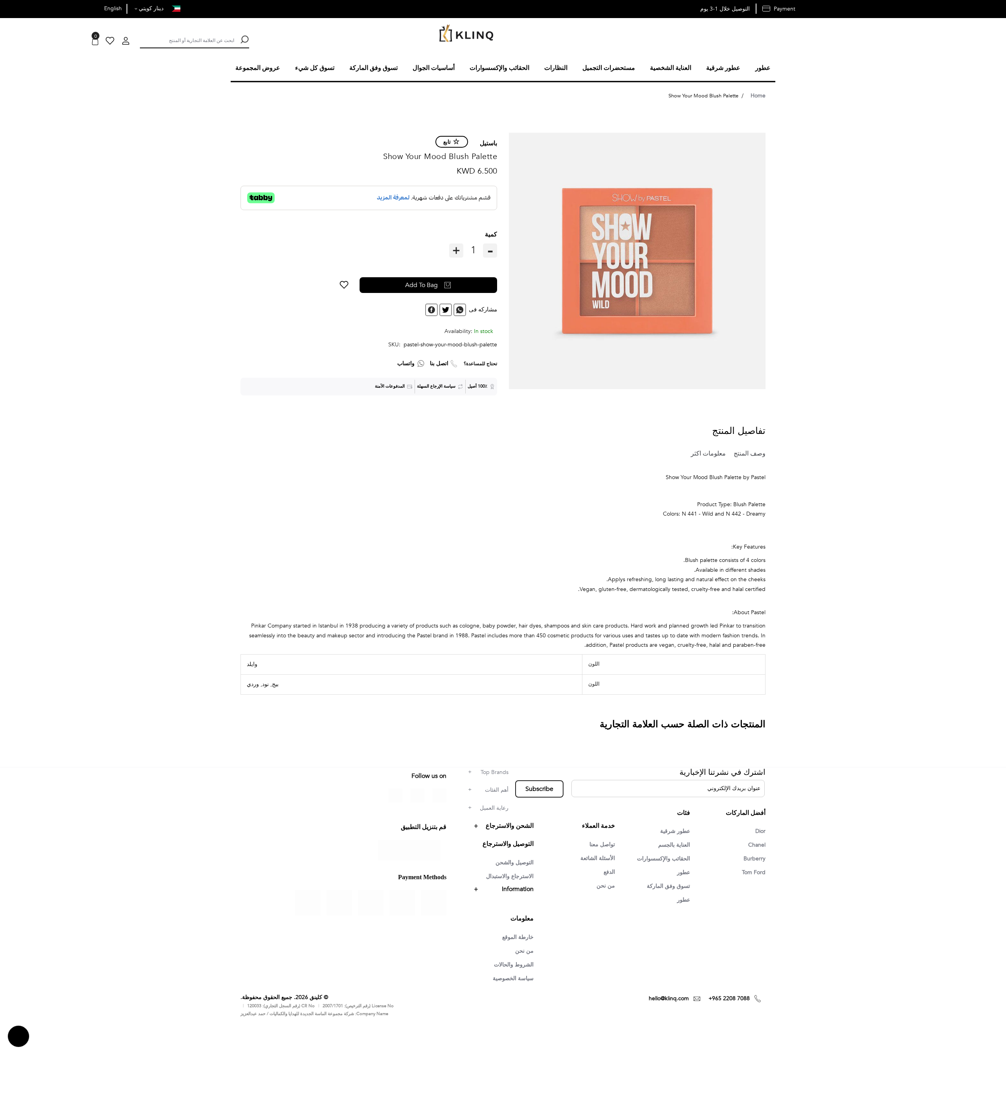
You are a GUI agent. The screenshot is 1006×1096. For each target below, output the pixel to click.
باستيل (488, 142)
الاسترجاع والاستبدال (507, 874)
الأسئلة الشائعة (595, 856)
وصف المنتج (746, 452)
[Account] (125, 41)
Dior (760, 830)
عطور (682, 872)
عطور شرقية (673, 830)
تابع (447, 141)
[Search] (243, 39)
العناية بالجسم (672, 844)
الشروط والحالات (511, 963)
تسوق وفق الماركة (666, 886)
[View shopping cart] (95, 42)
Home (758, 94)
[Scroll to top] (18, 1035)
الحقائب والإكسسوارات (660, 858)
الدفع (608, 870)
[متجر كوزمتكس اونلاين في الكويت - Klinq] (464, 34)
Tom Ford (752, 872)
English (113, 8)
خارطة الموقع (515, 935)
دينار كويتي (150, 8)
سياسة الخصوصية (510, 977)
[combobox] (187, 40)
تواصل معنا (600, 842)
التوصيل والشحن (512, 860)
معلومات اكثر (703, 452)
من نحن (605, 884)
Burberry (754, 858)
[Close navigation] (8, 8)
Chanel (756, 844)
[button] (373, 284)
